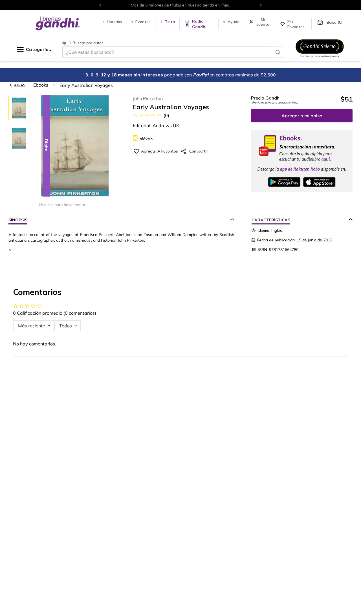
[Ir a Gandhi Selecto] (319, 58)
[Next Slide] (260, 5)
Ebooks (40, 85)
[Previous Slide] (100, 5)
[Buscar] (278, 52)
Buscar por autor (87, 43)
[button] (75, 146)
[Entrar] (263, 21)
